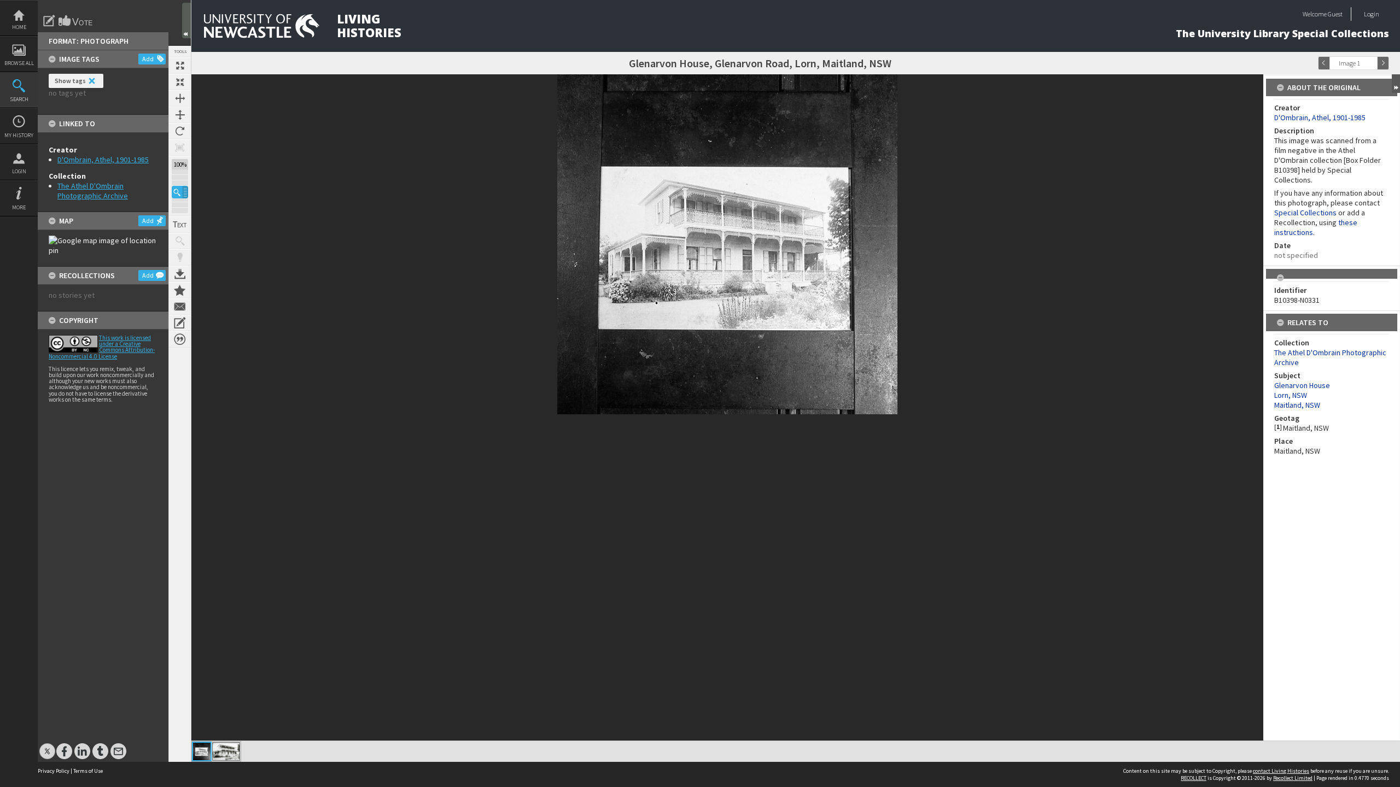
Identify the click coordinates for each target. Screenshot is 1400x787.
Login (19, 171)
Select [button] (1371, 63)
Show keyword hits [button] (180, 241)
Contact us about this (180, 306)
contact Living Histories (1281, 770)
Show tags (70, 81)
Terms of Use (88, 770)
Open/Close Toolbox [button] (186, 20)
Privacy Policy (53, 770)
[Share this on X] (47, 745)
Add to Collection (180, 290)
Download (180, 274)
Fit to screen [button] (180, 82)
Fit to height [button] (180, 115)
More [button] (19, 207)
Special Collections (1305, 213)
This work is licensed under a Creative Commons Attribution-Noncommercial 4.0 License (102, 347)
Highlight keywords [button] (180, 257)
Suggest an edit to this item (49, 21)
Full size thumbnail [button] (180, 65)
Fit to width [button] (180, 98)
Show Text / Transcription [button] (180, 224)
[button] (180, 192)
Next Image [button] (1383, 63)
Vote (76, 21)
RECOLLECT (1193, 778)
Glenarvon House (1302, 385)
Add (148, 59)
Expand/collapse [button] (1396, 83)
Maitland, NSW (1297, 405)
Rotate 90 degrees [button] (180, 131)
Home (19, 27)
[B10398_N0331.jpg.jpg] (226, 751)
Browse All (19, 63)
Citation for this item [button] (180, 339)
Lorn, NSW (1290, 395)
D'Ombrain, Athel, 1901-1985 (103, 160)
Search (19, 99)
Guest (1335, 14)
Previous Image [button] (1324, 63)
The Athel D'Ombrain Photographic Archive (92, 191)
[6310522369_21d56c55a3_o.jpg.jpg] (202, 751)
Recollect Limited (1292, 778)
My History (18, 135)
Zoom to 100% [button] (180, 147)
